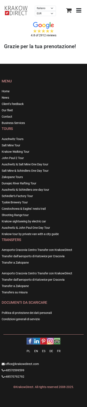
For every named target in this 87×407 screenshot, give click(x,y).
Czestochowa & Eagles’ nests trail (24, 208)
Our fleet (7, 110)
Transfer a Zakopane (15, 262)
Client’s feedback (13, 104)
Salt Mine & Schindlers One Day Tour (25, 170)
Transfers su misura (15, 292)
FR (59, 351)
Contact (7, 116)
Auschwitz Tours (12, 139)
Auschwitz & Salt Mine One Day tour (25, 164)
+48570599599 (14, 370)
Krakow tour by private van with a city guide (30, 234)
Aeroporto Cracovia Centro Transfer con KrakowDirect (37, 250)
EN (36, 351)
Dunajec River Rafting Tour (19, 183)
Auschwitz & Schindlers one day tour (25, 189)
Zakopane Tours (12, 177)
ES (43, 351)
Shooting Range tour (15, 215)
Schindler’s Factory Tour (17, 196)
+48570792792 (14, 376)
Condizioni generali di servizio (21, 319)
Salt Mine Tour (11, 145)
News (5, 97)
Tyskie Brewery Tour (15, 202)
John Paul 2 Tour (13, 158)
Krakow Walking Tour (15, 151)
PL (28, 351)
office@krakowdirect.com (22, 364)
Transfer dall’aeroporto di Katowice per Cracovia (33, 256)
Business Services (13, 123)
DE (51, 351)
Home (6, 91)
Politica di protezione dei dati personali (27, 312)
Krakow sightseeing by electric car (24, 221)
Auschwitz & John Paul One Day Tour (26, 227)
